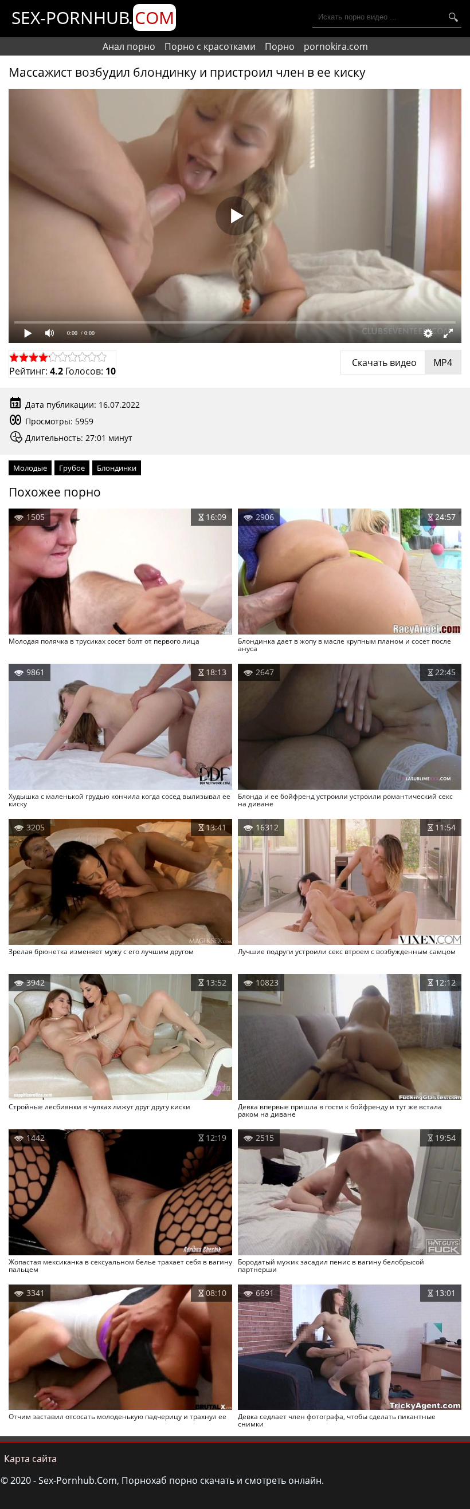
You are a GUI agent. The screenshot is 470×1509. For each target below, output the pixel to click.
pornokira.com (336, 46)
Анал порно (129, 46)
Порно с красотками (210, 46)
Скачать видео (401, 362)
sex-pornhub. (92, 17)
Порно (280, 46)
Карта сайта (30, 1458)
